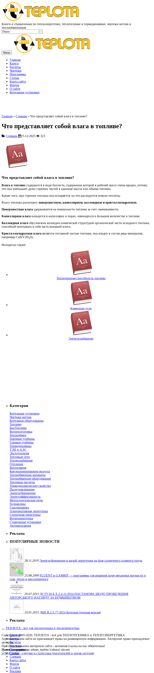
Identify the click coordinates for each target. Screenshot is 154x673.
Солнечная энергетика (25, 514)
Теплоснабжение (21, 460)
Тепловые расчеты (22, 482)
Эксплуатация (19, 453)
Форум (14, 664)
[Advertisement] (77, 86)
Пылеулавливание (22, 489)
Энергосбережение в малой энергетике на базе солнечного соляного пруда (91, 560)
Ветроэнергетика (21, 518)
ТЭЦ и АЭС (18, 449)
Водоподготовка (21, 431)
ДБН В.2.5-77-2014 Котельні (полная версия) (70, 612)
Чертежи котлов (20, 417)
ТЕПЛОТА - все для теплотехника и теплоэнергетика (42, 628)
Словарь (21, 116)
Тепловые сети (20, 457)
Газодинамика (19, 507)
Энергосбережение (23, 493)
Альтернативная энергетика (29, 511)
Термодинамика (20, 446)
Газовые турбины (22, 442)
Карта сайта (18, 660)
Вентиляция (18, 467)
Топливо (15, 424)
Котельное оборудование (27, 420)
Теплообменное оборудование (30, 478)
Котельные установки (25, 413)
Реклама (15, 671)
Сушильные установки (25, 522)
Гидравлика (18, 504)
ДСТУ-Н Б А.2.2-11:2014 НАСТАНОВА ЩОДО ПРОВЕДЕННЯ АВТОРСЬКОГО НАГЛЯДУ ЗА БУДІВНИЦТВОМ (69, 595)
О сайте (15, 667)
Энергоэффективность (25, 496)
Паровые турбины (22, 438)
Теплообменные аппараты (28, 475)
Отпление (16, 464)
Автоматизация (20, 525)
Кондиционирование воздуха (30, 471)
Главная (7, 116)
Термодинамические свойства (30, 486)
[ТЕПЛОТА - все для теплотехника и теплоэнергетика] (41, 20)
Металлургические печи (26, 500)
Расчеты (15, 642)
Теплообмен (18, 435)
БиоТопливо (18, 428)
